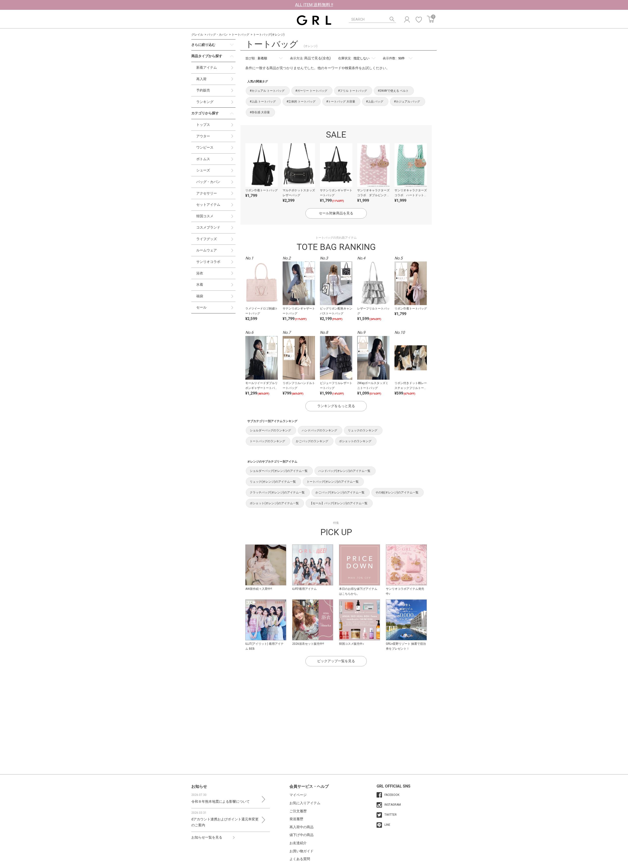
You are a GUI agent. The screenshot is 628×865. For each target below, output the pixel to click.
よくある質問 (299, 859)
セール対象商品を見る (336, 213)
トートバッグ (240, 34)
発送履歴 (296, 819)
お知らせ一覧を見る (206, 837)
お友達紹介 (298, 843)
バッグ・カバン (217, 34)
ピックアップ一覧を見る (336, 661)
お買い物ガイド (301, 851)
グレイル (197, 34)
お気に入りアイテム (304, 803)
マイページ (298, 795)
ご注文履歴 (298, 811)
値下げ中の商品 (301, 835)
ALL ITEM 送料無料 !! (314, 4)
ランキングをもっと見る (336, 406)
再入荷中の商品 (301, 827)
